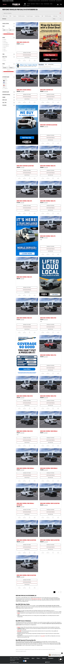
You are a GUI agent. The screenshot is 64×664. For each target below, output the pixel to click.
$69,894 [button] (44, 167)
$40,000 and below (21, 16)
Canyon (18, 627)
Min (2, 28)
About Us (28, 5)
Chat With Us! (26, 57)
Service (42, 3)
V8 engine (61, 16)
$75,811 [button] (43, 432)
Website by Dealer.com (47, 662)
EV (39, 3)
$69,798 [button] (20, 278)
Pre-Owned (37, 3)
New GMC (28, 3)
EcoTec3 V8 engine (30, 16)
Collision (51, 3)
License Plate (50, 64)
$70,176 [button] (44, 202)
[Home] (5, 4)
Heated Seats (37, 16)
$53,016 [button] (20, 577)
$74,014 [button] (20, 470)
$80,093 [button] (44, 397)
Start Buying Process (27, 55)
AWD (43, 16)
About (33, 658)
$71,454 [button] (44, 237)
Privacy (38, 658)
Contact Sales (26, 658)
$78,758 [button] (20, 397)
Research (24, 5)
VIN (46, 64)
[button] (50, 240)
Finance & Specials (46, 3)
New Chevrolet (33, 3)
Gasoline (15, 16)
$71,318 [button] (20, 319)
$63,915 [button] (44, 505)
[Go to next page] (61, 592)
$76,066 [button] (44, 470)
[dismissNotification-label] (62, 653)
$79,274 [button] (44, 319)
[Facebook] (24, 661)
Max (9, 28)
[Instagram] (25, 661)
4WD (11, 16)
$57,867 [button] (20, 44)
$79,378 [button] (44, 356)
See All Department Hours (14, 662)
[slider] (3, 34)
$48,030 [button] (44, 126)
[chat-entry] (61, 659)
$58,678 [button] (20, 541)
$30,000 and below (48, 16)
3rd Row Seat (55, 16)
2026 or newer (5, 16)
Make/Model (41, 64)
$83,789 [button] (20, 506)
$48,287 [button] (44, 91)
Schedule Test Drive (27, 52)
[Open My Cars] (57, 4)
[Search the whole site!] (61, 4)
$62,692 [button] (20, 91)
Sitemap (43, 658)
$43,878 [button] (20, 167)
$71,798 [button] (20, 202)
